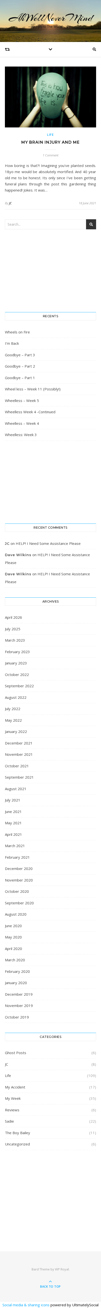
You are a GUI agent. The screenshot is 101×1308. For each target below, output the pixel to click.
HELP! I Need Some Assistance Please (48, 543)
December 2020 (19, 868)
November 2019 (19, 1005)
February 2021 (17, 857)
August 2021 (15, 788)
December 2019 (19, 994)
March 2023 (15, 640)
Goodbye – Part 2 (20, 366)
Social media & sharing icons (26, 1304)
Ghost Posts (15, 1052)
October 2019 (17, 1017)
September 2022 (19, 685)
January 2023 (16, 663)
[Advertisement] (50, 1194)
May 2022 (13, 720)
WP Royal (62, 1269)
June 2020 (13, 925)
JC (10, 203)
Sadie (9, 1121)
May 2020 (13, 937)
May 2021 (13, 822)
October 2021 (17, 765)
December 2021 (19, 743)
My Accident (15, 1087)
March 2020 (15, 959)
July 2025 (12, 628)
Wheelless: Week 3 (21, 434)
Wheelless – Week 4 (22, 423)
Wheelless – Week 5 (22, 400)
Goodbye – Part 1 (20, 377)
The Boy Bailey (17, 1132)
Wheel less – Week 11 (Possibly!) (33, 388)
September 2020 (19, 902)
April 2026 (13, 617)
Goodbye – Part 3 (20, 354)
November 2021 (19, 754)
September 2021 (19, 777)
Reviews (12, 1109)
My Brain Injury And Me (50, 142)
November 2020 (19, 880)
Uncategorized (17, 1144)
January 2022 (16, 731)
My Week (13, 1098)
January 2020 (16, 982)
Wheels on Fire (17, 332)
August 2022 (15, 697)
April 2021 (13, 834)
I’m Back (12, 343)
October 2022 (17, 674)
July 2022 (12, 708)
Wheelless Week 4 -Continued (30, 411)
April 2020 (13, 948)
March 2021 (15, 845)
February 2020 (17, 971)
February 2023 (17, 651)
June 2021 (13, 811)
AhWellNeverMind (50, 17)
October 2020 (17, 891)
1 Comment (50, 155)
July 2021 (12, 800)
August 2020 (15, 914)
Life (50, 135)
